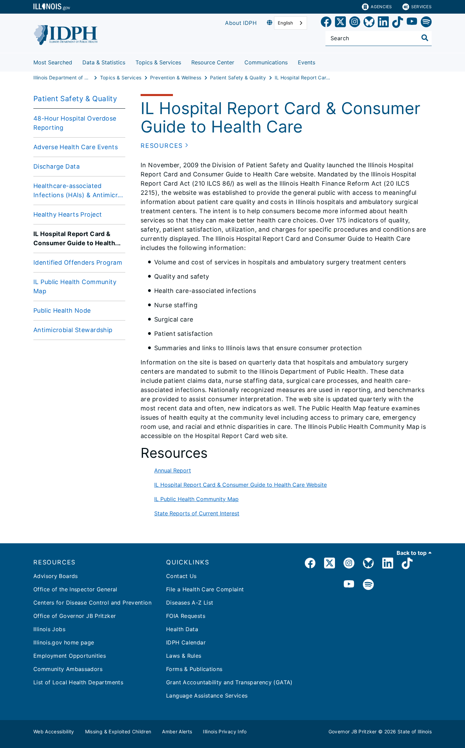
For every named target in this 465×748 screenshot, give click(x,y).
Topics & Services (158, 62)
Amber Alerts (177, 731)
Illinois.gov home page (63, 642)
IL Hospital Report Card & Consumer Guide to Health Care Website (240, 484)
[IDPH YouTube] (348, 585)
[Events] (320, 61)
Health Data (182, 629)
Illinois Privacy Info (224, 731)
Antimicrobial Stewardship (73, 329)
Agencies (381, 6)
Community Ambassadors (67, 669)
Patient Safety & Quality (75, 98)
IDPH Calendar (186, 642)
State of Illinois (415, 731)
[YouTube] (411, 23)
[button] (165, 145)
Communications (266, 62)
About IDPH (241, 22)
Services (421, 6)
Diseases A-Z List (189, 602)
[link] (326, 23)
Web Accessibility (53, 731)
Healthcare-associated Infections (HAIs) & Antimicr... (78, 190)
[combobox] (290, 23)
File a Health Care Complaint (205, 589)
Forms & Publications (194, 669)
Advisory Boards (55, 576)
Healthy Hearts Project (67, 214)
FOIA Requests (185, 615)
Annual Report (172, 470)
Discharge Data (56, 166)
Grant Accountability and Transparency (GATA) (229, 682)
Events (306, 62)
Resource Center (212, 62)
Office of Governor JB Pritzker (74, 615)
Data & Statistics (103, 62)
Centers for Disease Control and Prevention (92, 602)
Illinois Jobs (49, 629)
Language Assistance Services (207, 695)
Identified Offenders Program (77, 262)
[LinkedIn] (383, 23)
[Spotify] (426, 23)
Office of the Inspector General (75, 589)
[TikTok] (397, 23)
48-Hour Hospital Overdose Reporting (74, 123)
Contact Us (181, 576)
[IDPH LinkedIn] (387, 564)
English (285, 23)
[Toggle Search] (424, 37)
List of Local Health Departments (78, 682)
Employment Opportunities (69, 655)
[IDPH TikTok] (407, 564)
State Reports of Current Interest (196, 513)
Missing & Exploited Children (118, 731)
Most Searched (52, 62)
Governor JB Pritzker (352, 731)
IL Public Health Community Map (74, 286)
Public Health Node (62, 310)
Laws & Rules (184, 655)
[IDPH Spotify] (368, 585)
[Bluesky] (369, 23)
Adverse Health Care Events (75, 147)
